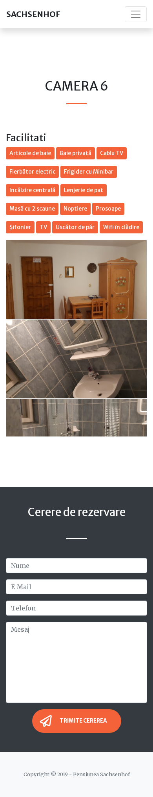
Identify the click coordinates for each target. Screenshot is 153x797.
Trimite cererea (83, 720)
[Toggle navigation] (136, 14)
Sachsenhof (33, 14)
